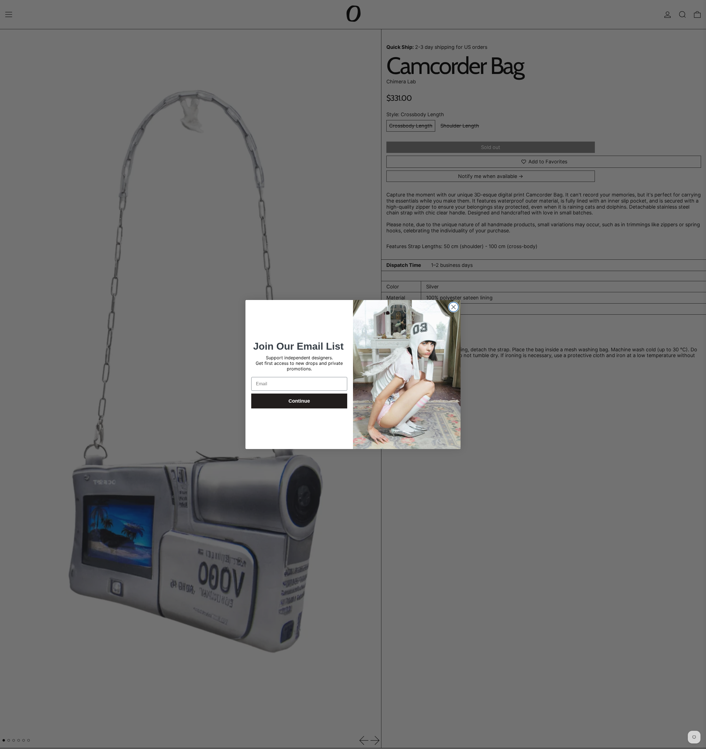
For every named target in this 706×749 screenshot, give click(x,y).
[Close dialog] (453, 307)
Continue (299, 401)
